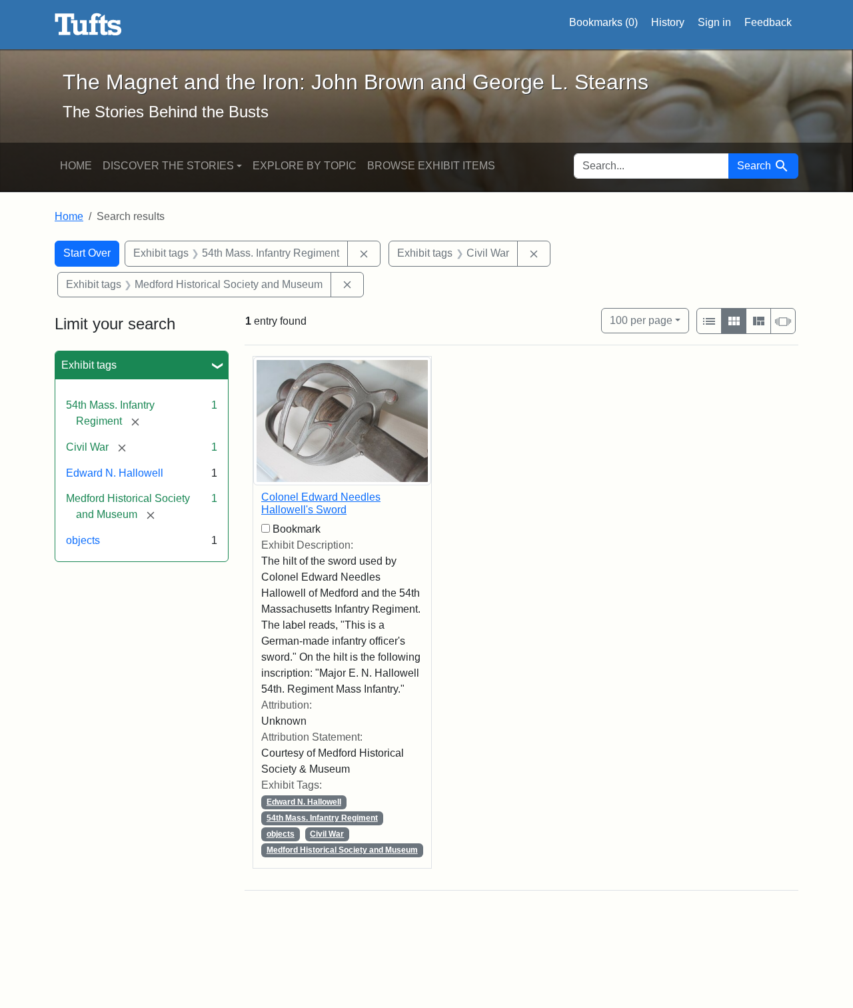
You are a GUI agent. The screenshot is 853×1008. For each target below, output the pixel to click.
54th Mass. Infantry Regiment (322, 818)
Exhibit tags (89, 365)
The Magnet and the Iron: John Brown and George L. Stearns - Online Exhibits (88, 24)
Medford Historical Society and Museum (342, 850)
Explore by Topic (305, 165)
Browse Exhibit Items (431, 165)
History (667, 22)
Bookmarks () (603, 22)
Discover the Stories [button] (168, 165)
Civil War (327, 834)
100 (641, 320)
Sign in (714, 22)
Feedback (768, 22)
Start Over (87, 253)
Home (76, 165)
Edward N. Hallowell (114, 473)
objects (83, 540)
